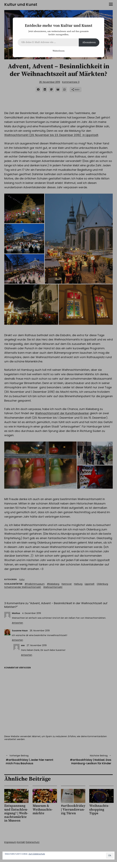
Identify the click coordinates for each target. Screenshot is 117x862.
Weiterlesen (58, 51)
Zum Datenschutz (36, 854)
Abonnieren (89, 42)
